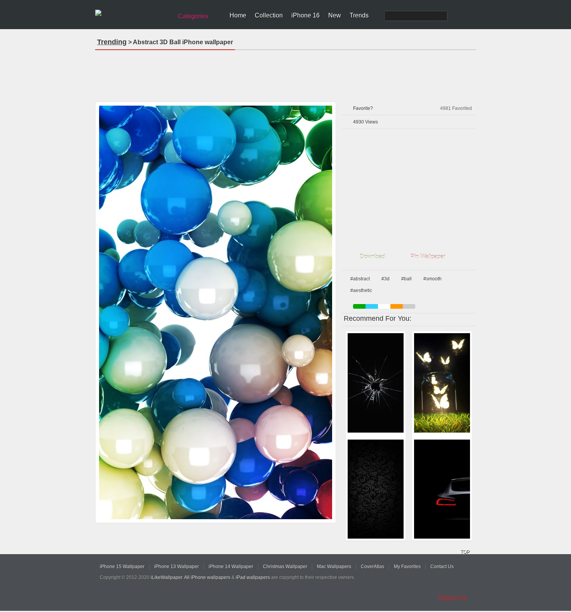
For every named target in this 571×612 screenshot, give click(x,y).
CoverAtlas (372, 566)
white (384, 306)
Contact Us (442, 566)
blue (372, 306)
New (334, 15)
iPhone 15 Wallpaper (122, 566)
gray (409, 306)
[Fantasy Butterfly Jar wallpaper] (442, 383)
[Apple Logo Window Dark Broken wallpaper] (376, 383)
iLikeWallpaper (166, 577)
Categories (193, 16)
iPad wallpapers (253, 577)
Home (238, 15)
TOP (465, 552)
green (359, 306)
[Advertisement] (285, 73)
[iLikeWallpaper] (133, 13)
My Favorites (407, 566)
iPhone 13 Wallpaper (176, 566)
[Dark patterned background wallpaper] (376, 489)
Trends (359, 15)
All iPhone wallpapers (207, 577)
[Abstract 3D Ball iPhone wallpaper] (215, 312)
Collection (269, 15)
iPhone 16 (305, 15)
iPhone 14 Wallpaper (231, 566)
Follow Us (452, 598)
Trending (112, 42)
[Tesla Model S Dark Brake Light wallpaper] (442, 489)
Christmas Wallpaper (285, 566)
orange (396, 306)
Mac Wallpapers (334, 566)
